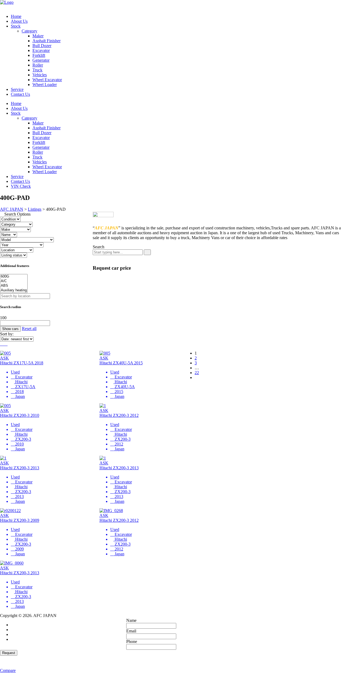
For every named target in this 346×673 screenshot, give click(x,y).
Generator (40, 60)
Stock (16, 26)
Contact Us (20, 94)
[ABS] (13, 285)
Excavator (41, 50)
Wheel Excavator (47, 79)
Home (16, 16)
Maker (38, 36)
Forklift (38, 55)
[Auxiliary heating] (13, 290)
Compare (8, 670)
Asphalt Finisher (46, 40)
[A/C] (13, 281)
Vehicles (39, 74)
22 (197, 372)
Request (8, 653)
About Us (19, 21)
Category (29, 31)
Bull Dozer (41, 45)
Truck (37, 70)
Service (17, 89)
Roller (37, 65)
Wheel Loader (44, 84)
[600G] (13, 276)
